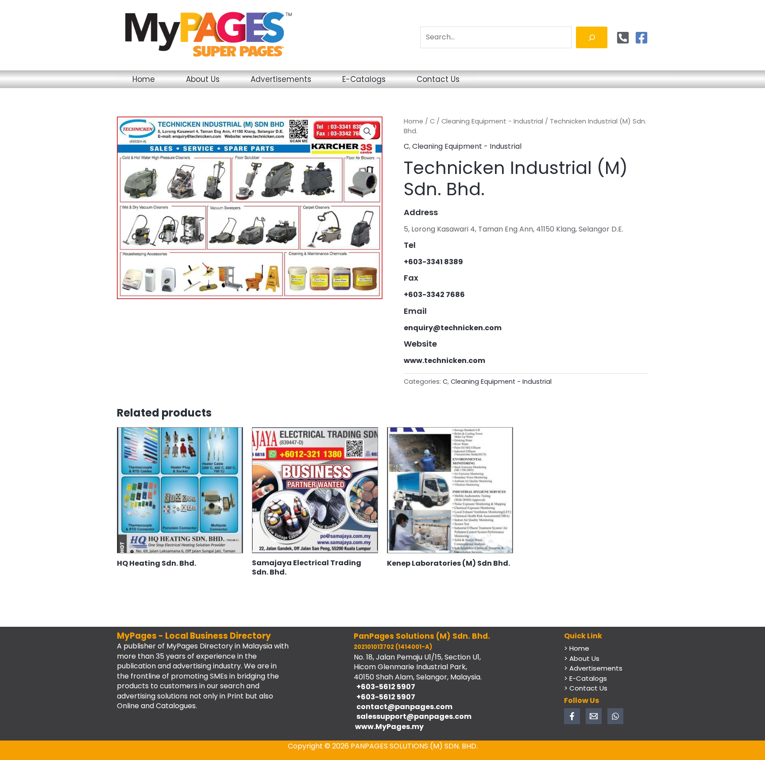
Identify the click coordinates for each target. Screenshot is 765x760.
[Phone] (623, 37)
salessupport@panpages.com (412, 716)
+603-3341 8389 (433, 262)
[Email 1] (594, 716)
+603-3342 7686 (434, 294)
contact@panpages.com (403, 707)
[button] (367, 131)
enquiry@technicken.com (453, 328)
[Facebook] (641, 37)
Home (143, 79)
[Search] (591, 37)
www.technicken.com (444, 360)
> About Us (581, 658)
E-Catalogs (364, 79)
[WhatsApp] (615, 716)
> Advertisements (593, 668)
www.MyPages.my (389, 726)
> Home (576, 648)
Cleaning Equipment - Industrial (492, 121)
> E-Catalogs (585, 678)
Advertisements (281, 79)
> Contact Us (585, 688)
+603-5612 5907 (384, 687)
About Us (203, 79)
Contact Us (438, 79)
